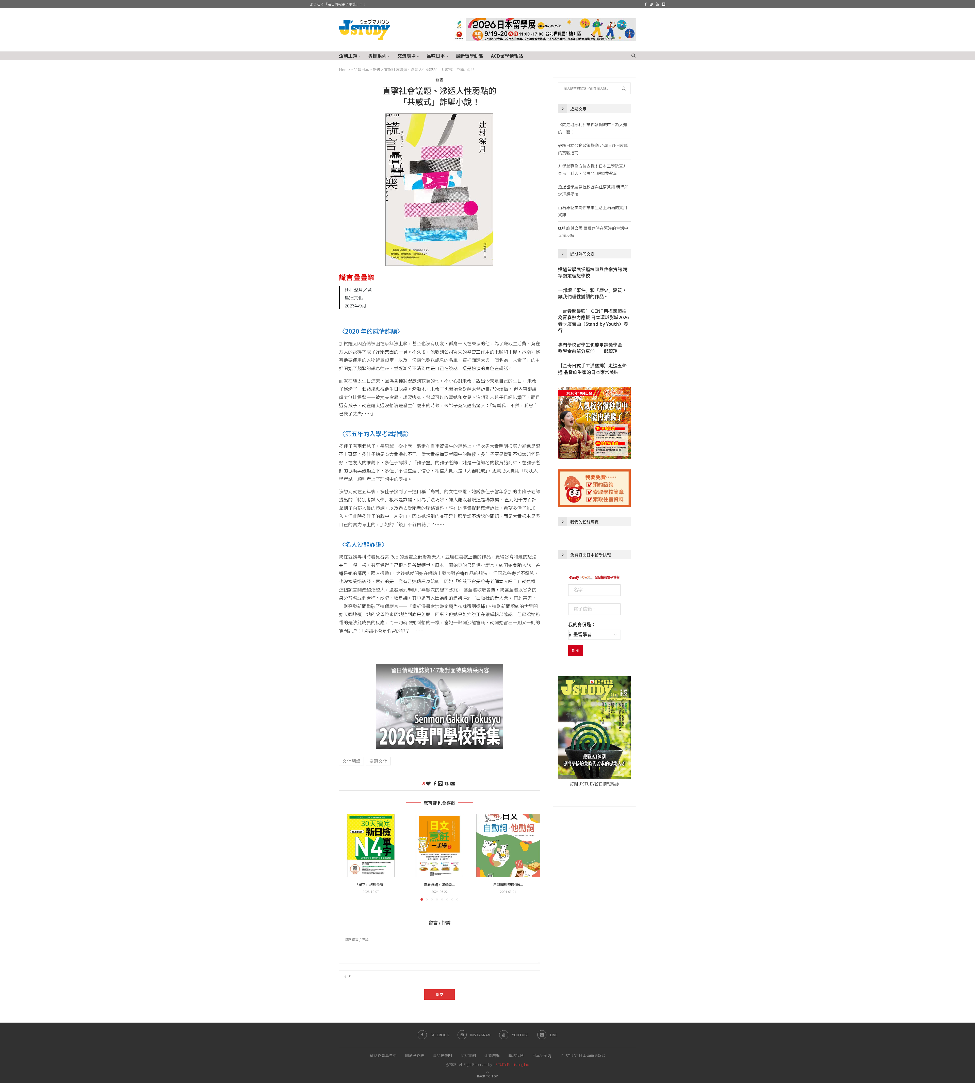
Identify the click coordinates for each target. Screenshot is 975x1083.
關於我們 (468, 1055)
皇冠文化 (378, 761)
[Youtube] (657, 4)
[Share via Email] (452, 783)
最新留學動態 (469, 55)
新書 (376, 69)
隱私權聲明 (442, 1055)
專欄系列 (377, 55)
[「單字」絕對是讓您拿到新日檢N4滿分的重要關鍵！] (371, 845)
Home (344, 69)
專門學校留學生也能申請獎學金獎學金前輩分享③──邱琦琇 (590, 347)
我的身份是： (582, 624)
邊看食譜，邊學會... (439, 884)
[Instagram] (651, 4)
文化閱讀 (351, 761)
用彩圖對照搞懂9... (508, 884)
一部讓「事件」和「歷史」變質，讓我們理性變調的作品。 (592, 293)
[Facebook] (645, 4)
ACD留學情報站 (507, 55)
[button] (346, 857)
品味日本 (436, 55)
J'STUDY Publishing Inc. (511, 1064)
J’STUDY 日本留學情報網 (582, 1055)
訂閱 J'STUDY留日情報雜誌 (594, 784)
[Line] (663, 4)
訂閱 (575, 650)
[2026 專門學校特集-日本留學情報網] (439, 668)
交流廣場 (406, 55)
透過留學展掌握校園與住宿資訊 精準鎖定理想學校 (593, 272)
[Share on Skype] (446, 783)
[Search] (633, 56)
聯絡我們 (516, 1055)
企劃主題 (348, 55)
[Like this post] (428, 783)
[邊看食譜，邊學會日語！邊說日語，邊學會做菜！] (440, 845)
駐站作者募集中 (383, 1055)
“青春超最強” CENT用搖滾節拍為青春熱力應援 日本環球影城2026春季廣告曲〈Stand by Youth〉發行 (593, 320)
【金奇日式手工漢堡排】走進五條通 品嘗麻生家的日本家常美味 (592, 368)
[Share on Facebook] (434, 783)
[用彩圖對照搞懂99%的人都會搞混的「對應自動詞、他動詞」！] (508, 845)
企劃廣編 (492, 1055)
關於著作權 (414, 1055)
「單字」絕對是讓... (370, 884)
